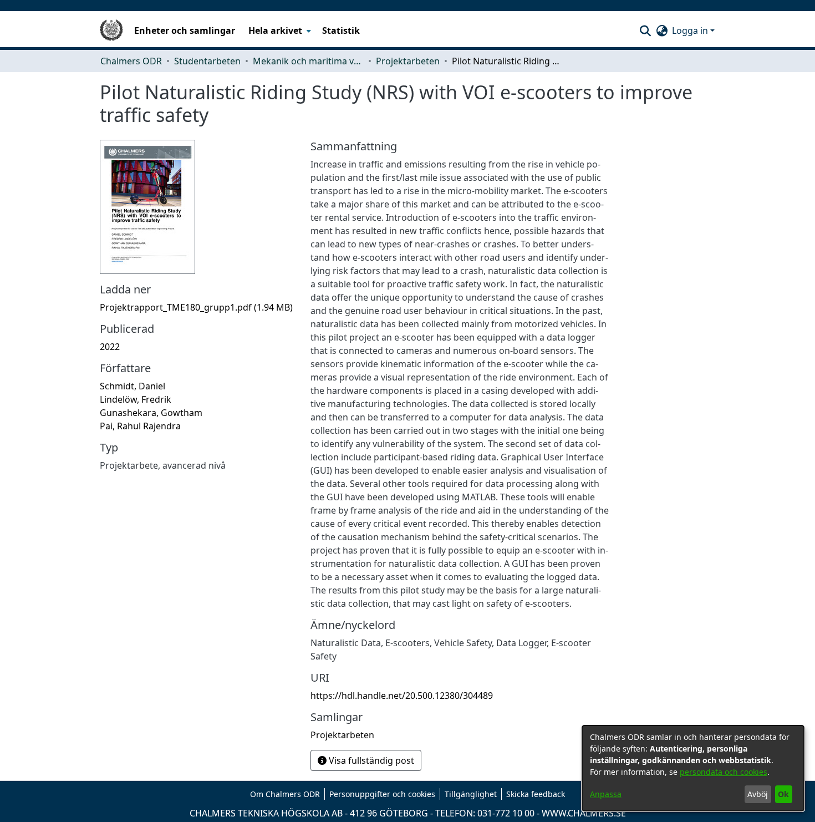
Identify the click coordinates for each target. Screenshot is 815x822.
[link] (196, 307)
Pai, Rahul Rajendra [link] (140, 426)
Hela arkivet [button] (275, 30)
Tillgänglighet (471, 794)
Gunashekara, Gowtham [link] (151, 413)
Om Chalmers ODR (285, 794)
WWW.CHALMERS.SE (584, 813)
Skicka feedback (535, 794)
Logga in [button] (691, 30)
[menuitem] (278, 30)
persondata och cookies (723, 772)
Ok (783, 794)
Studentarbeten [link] (207, 61)
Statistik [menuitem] (341, 30)
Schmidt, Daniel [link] (132, 386)
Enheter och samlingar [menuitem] (184, 30)
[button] (645, 30)
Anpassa (606, 794)
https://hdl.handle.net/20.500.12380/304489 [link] (401, 695)
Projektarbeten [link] (408, 61)
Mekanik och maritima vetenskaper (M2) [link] (308, 61)
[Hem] (111, 30)
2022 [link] (110, 347)
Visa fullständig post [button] (370, 760)
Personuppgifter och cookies (382, 794)
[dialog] (693, 768)
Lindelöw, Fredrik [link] (135, 399)
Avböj (757, 794)
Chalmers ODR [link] (131, 61)
